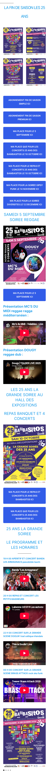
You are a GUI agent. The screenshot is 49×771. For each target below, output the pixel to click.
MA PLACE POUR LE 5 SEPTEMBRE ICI (24, 133)
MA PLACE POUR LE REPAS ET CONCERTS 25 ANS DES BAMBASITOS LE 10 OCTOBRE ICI (24, 170)
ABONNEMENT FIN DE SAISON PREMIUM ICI (24, 117)
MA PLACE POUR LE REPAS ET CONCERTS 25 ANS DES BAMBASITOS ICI (24, 496)
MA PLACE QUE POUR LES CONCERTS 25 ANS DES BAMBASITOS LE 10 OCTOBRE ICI (24, 150)
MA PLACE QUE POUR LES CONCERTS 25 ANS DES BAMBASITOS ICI (24, 515)
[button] (3, 770)
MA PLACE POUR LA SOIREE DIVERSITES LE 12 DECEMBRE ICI (24, 202)
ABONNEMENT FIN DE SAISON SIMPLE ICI (24, 102)
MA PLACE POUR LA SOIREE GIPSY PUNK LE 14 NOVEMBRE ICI (24, 187)
